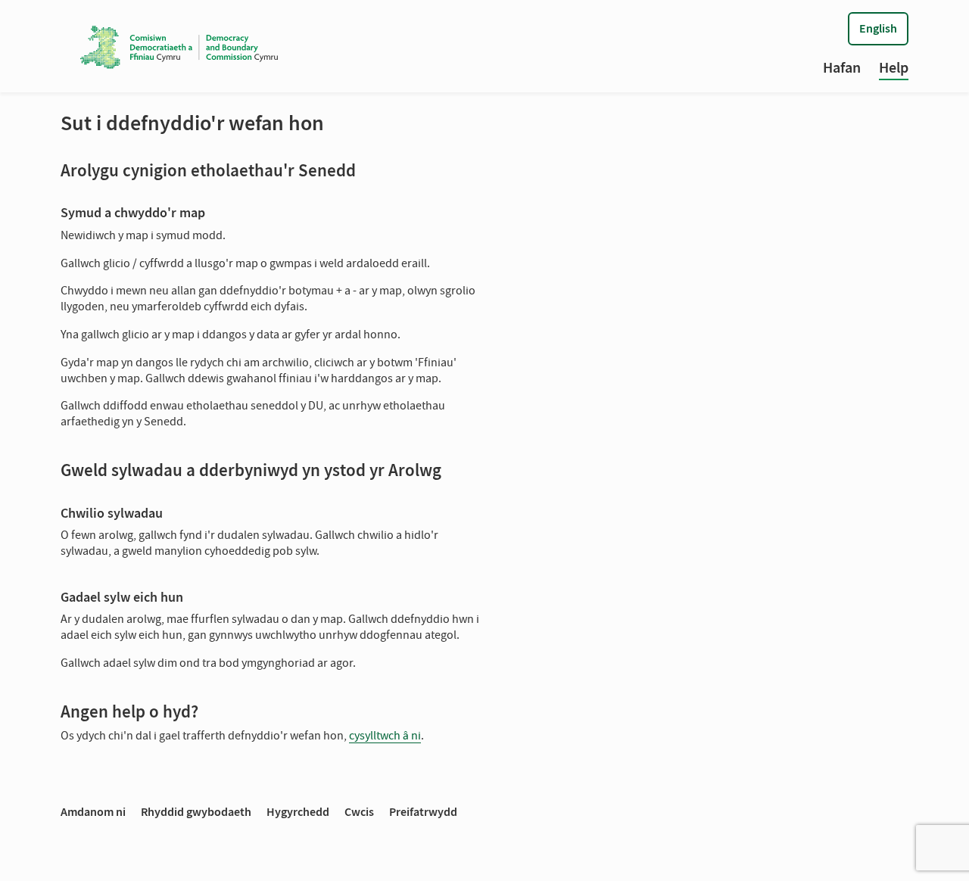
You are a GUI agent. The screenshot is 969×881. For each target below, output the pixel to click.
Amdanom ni (93, 812)
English (878, 28)
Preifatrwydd (423, 812)
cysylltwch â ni (385, 735)
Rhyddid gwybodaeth (196, 812)
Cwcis (359, 812)
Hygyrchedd (297, 812)
